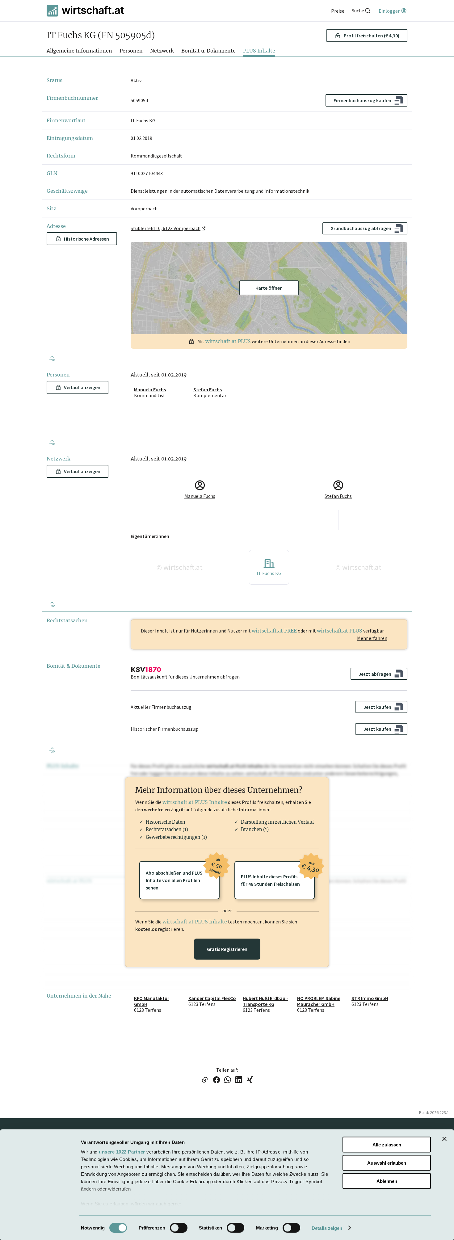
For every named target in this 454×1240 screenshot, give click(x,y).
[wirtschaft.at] (85, 10)
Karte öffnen (269, 288)
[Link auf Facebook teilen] (216, 1080)
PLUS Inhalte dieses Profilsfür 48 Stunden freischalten (278, 874)
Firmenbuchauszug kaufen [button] (362, 100)
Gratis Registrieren (227, 949)
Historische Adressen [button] (86, 239)
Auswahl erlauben (386, 1162)
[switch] (178, 1228)
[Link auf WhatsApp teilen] (227, 1080)
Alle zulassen (386, 1144)
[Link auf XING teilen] (249, 1080)
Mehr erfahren (372, 638)
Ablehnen (386, 1180)
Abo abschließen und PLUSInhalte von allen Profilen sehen (183, 876)
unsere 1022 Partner (122, 1151)
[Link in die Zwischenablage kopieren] (205, 1080)
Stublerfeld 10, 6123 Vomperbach (165, 228)
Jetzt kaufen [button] (377, 707)
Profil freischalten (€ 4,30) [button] (371, 35)
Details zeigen (327, 1227)
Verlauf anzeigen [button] (82, 387)
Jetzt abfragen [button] (375, 674)
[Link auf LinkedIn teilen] (238, 1080)
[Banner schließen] (444, 1139)
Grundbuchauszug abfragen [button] (360, 228)
